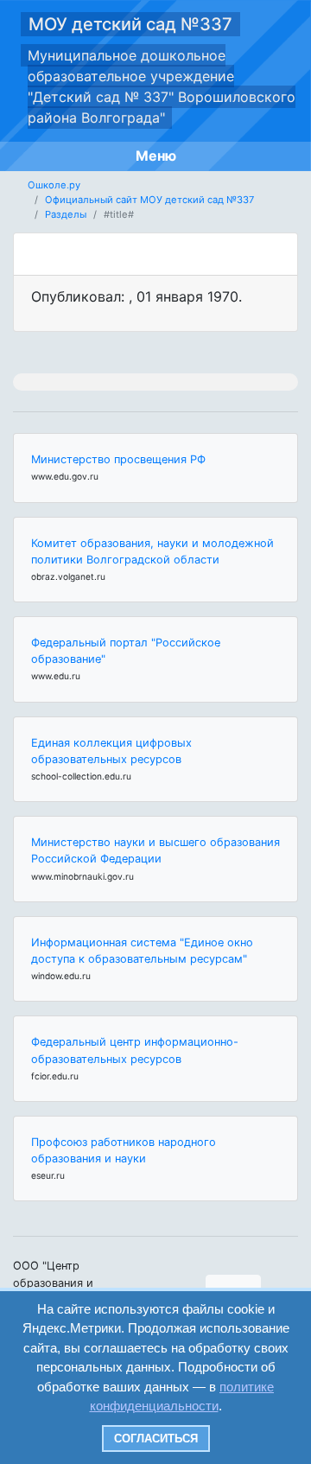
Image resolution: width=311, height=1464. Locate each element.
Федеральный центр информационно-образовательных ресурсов (134, 1050)
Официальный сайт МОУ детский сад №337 (149, 200)
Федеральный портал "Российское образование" (125, 650)
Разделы (65, 214)
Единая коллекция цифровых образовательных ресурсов (111, 751)
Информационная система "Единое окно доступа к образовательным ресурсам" (142, 950)
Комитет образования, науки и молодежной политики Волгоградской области (152, 551)
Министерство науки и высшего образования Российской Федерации (155, 850)
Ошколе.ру (54, 185)
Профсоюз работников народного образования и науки (123, 1150)
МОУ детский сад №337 (130, 24)
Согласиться (156, 1438)
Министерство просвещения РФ (118, 459)
